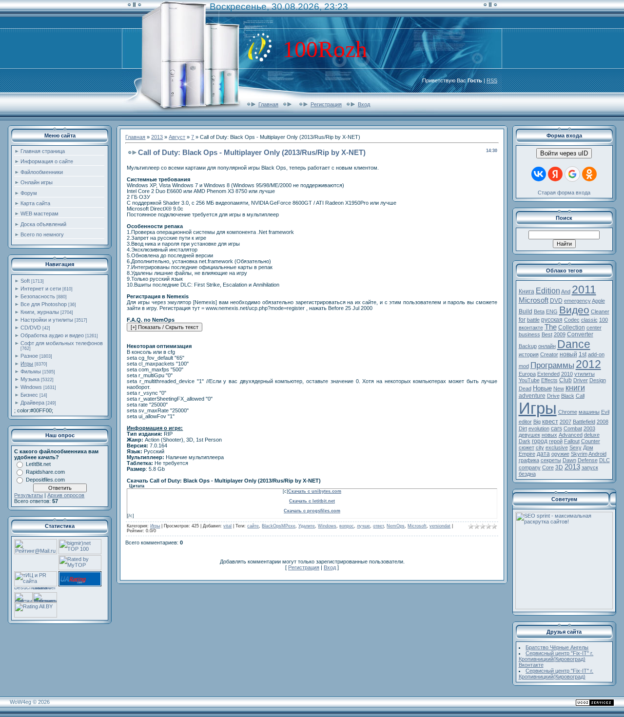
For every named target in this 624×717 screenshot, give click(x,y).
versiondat (439, 525)
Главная (268, 104)
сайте (253, 525)
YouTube (529, 380)
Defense (588, 460)
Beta (539, 311)
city (540, 447)
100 (603, 320)
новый (568, 354)
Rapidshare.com (45, 472)
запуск (590, 467)
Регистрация (326, 104)
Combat (573, 428)
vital (227, 525)
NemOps (396, 525)
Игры (26, 364)
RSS (492, 80)
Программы (552, 365)
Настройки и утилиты (46, 320)
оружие (560, 454)
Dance (573, 344)
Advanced (571, 435)
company (530, 467)
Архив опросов (65, 495)
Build (525, 311)
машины (589, 412)
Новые (542, 388)
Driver (580, 380)
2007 (565, 422)
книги (575, 388)
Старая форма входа (564, 192)
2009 (560, 334)
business (529, 334)
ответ (378, 525)
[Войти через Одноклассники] (589, 174)
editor (525, 422)
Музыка (29, 379)
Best (547, 334)
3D (559, 467)
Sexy (575, 447)
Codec (572, 320)
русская (552, 319)
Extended (548, 374)
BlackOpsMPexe (278, 525)
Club (565, 380)
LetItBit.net (38, 464)
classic (589, 320)
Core (548, 467)
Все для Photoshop (43, 304)
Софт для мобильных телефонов (61, 343)
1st (582, 354)
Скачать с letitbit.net (312, 501)
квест (550, 421)
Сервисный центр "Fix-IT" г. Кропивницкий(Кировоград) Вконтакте (556, 659)
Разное (29, 356)
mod (524, 366)
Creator (549, 354)
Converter (580, 334)
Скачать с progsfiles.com (312, 510)
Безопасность (37, 296)
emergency (577, 301)
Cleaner (600, 311)
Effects (549, 380)
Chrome (567, 412)
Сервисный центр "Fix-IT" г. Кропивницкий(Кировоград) (556, 673)
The (551, 327)
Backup (528, 346)
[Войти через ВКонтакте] (538, 174)
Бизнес (29, 395)
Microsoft (417, 525)
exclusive (557, 447)
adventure (532, 395)
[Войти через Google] (572, 174)
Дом (588, 447)
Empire (527, 454)
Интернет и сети (40, 288)
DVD (556, 300)
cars (556, 428)
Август (177, 137)
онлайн (547, 346)
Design (597, 380)
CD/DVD (30, 327)
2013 (157, 137)
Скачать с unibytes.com (314, 491)
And (565, 291)
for (522, 319)
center (594, 327)
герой (556, 441)
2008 (602, 422)
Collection (571, 327)
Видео (574, 310)
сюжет (526, 447)
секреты (551, 460)
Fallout (572, 441)
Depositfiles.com (45, 480)
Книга (526, 291)
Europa (527, 374)
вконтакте (531, 327)
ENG (552, 311)
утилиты (584, 374)
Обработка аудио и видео (52, 335)
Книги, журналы (39, 312)
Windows (31, 387)
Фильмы (30, 371)
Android (597, 454)
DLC (604, 460)
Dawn (569, 460)
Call (580, 396)
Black (567, 396)
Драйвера (32, 403)
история (529, 354)
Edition (548, 291)
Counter (590, 441)
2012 (588, 364)
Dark (524, 441)
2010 (567, 374)
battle (533, 320)
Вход (364, 104)
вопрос (346, 525)
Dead (525, 388)
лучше (363, 525)
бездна (527, 474)
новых (549, 435)
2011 (584, 289)
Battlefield (584, 422)
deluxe (592, 435)
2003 (589, 428)
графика (529, 460)
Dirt (523, 428)
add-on (596, 354)
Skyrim (579, 454)
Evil (605, 412)
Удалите (306, 525)
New (558, 388)
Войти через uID (564, 153)
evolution (538, 428)
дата (543, 453)
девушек (529, 435)
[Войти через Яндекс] (555, 174)
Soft (25, 281)
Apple (598, 301)
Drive (553, 396)
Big (537, 422)
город (539, 441)
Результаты (28, 495)
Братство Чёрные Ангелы (557, 647)
